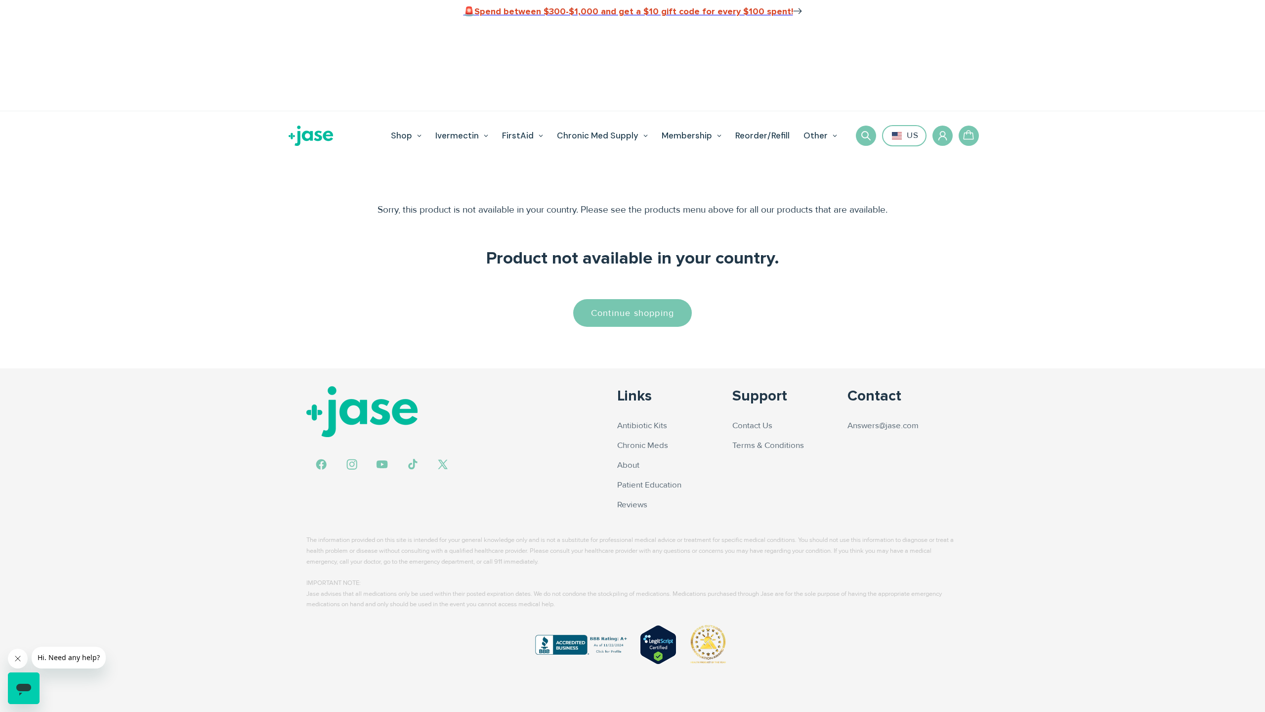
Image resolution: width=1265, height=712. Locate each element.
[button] (866, 136)
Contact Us (752, 426)
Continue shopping (632, 313)
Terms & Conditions (768, 445)
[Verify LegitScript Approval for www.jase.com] (658, 645)
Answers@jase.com (883, 426)
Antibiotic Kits (642, 426)
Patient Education (649, 485)
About (628, 465)
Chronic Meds (642, 445)
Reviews (632, 505)
